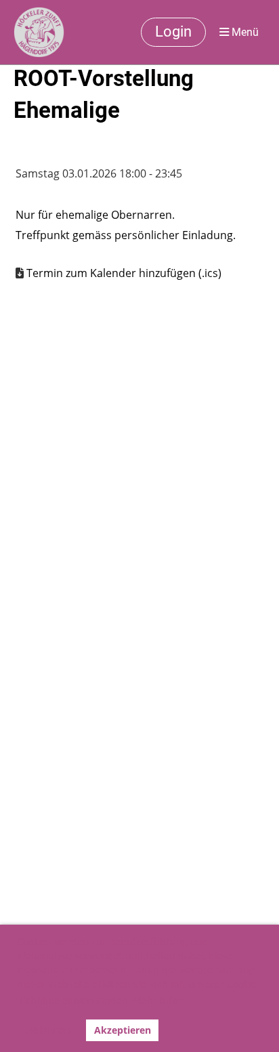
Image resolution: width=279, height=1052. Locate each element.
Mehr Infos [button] (157, 1000)
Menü (244, 32)
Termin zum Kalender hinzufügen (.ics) (123, 273)
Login (173, 31)
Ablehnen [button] (48, 1030)
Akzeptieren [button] (122, 1030)
